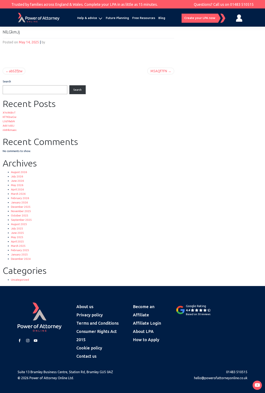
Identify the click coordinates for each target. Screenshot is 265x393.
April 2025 (17, 241)
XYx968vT (9, 112)
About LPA (143, 331)
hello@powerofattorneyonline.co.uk (220, 378)
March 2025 (18, 245)
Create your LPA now (199, 18)
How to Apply (146, 339)
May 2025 (17, 237)
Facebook (20, 340)
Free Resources (143, 18)
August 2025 (19, 224)
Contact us (86, 356)
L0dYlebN (9, 121)
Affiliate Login (147, 323)
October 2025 (19, 215)
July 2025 (17, 228)
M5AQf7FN (159, 71)
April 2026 (17, 189)
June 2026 (17, 180)
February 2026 (20, 198)
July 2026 (17, 176)
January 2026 (19, 202)
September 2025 (21, 219)
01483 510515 (242, 4)
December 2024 (21, 258)
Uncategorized (20, 279)
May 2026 (17, 185)
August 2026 (19, 172)
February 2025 (20, 250)
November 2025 (21, 211)
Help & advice (87, 18)
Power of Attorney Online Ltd (51, 378)
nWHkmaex (10, 130)
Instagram (28, 340)
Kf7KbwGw (9, 117)
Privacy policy (89, 314)
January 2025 (19, 254)
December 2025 (21, 206)
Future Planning (117, 18)
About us (84, 306)
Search (7, 81)
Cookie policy (89, 348)
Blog (161, 18)
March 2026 (18, 193)
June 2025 (17, 232)
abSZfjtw (15, 71)
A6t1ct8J (8, 125)
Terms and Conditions (97, 323)
